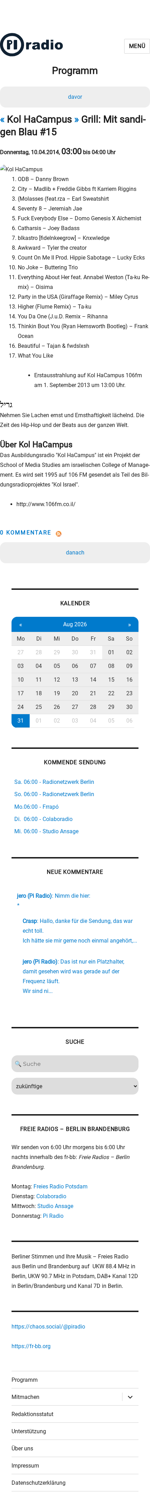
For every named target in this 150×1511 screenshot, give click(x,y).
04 (39, 666)
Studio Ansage (55, 1206)
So (129, 638)
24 (20, 707)
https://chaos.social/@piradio (48, 1326)
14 (93, 679)
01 (111, 652)
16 (129, 679)
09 (129, 666)
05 (57, 666)
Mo (21, 638)
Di (39, 638)
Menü (137, 46)
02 (129, 652)
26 (57, 707)
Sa (111, 638)
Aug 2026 (75, 624)
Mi (57, 638)
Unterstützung (29, 1431)
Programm (25, 1380)
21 (93, 693)
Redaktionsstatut (32, 1414)
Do (75, 638)
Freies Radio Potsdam (60, 1186)
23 (129, 693)
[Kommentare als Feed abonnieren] (75, 534)
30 (75, 652)
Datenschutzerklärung (39, 1482)
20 (75, 693)
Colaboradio (51, 1196)
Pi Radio (53, 1216)
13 (75, 679)
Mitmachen (25, 1397)
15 (111, 679)
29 (57, 652)
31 (93, 652)
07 (93, 666)
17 (20, 693)
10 (20, 679)
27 (20, 652)
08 (111, 666)
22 (111, 693)
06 (75, 666)
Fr (93, 638)
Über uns (22, 1448)
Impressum (25, 1465)
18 (39, 693)
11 (39, 679)
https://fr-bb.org (31, 1346)
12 (57, 679)
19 (57, 693)
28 (39, 652)
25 (39, 707)
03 (20, 666)
